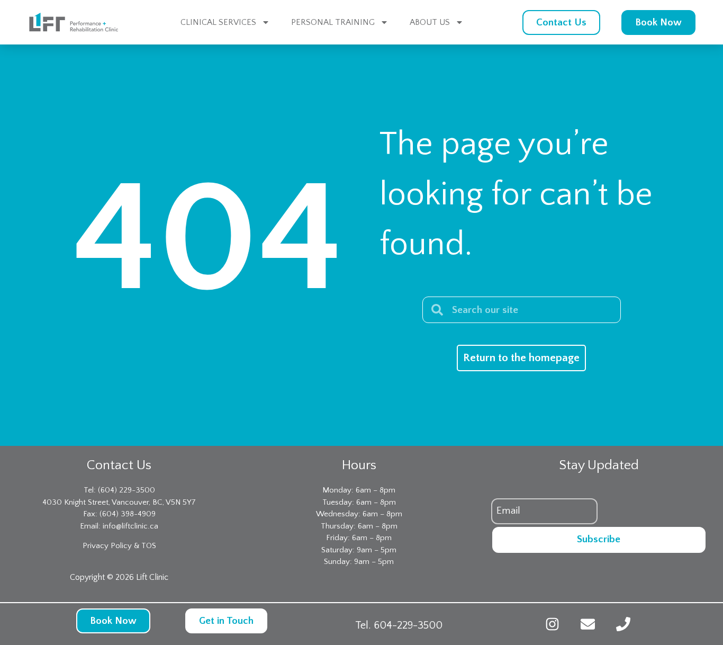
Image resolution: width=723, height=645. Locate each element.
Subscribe (598, 539)
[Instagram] (552, 624)
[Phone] (623, 624)
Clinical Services (218, 22)
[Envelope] (588, 624)
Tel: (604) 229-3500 (119, 490)
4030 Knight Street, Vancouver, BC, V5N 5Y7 (119, 502)
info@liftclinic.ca (130, 526)
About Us (430, 22)
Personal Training (333, 22)
